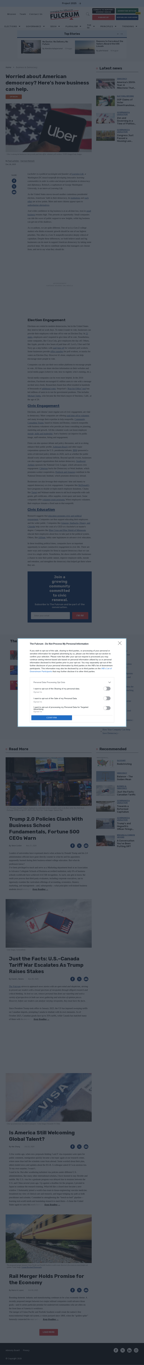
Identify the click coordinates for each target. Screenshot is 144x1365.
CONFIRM (52, 718)
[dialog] (72, 683)
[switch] (107, 688)
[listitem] (72, 682)
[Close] (120, 644)
